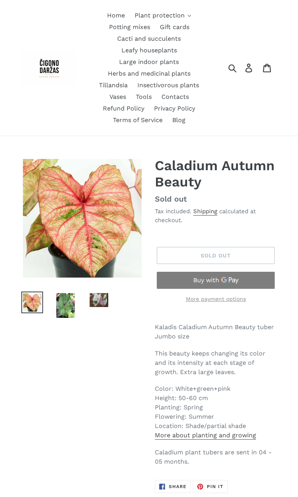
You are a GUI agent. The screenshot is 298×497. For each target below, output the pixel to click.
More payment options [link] (216, 299)
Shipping (205, 211)
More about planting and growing (205, 435)
